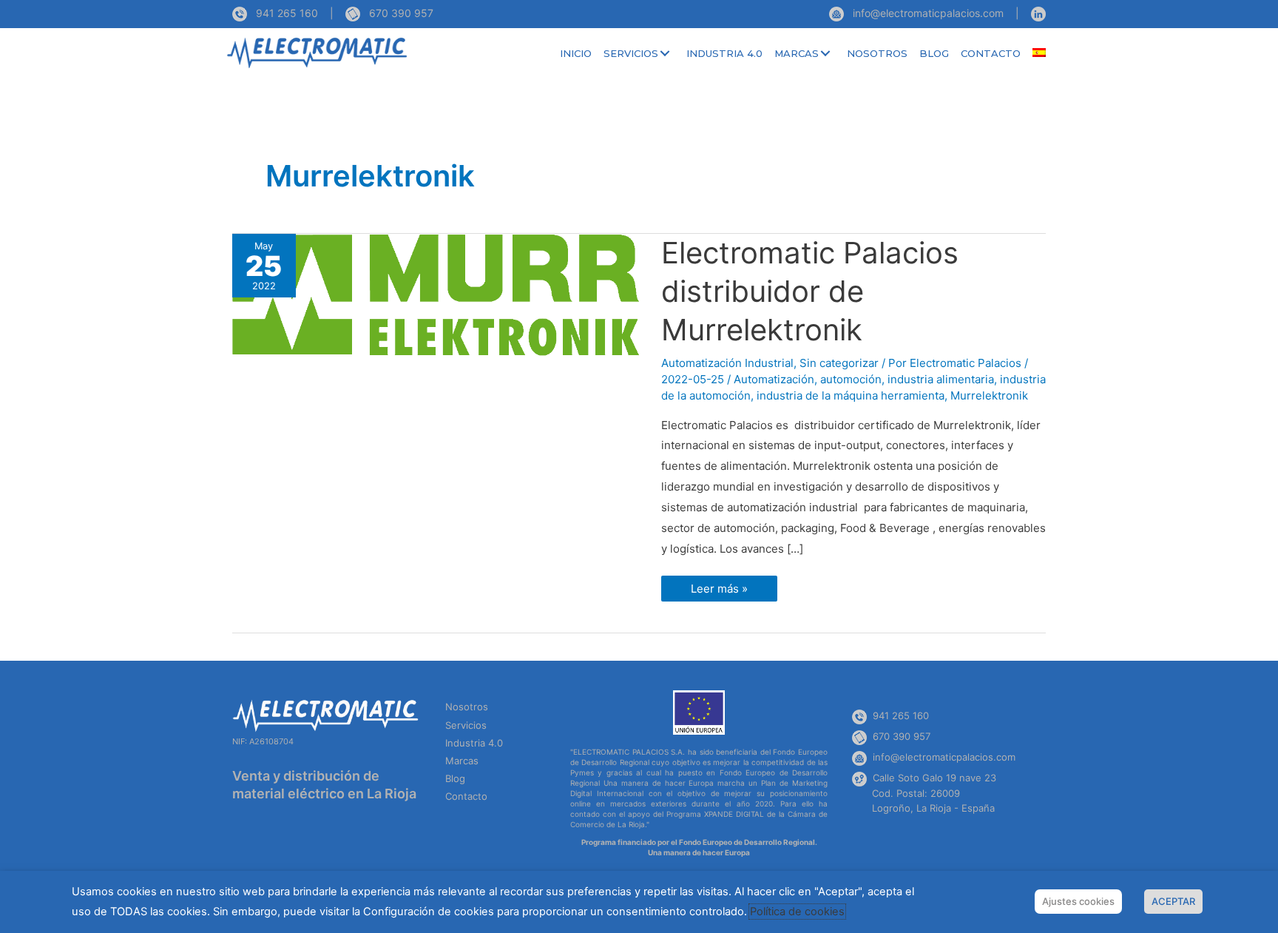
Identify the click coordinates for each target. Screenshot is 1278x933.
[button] (665, 53)
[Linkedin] (1038, 13)
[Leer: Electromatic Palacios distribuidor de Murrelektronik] (435, 294)
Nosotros (466, 707)
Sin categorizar (839, 363)
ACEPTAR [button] (1173, 901)
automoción (851, 379)
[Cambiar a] (1039, 53)
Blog (455, 778)
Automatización (774, 379)
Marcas (462, 761)
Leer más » (729, 591)
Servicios (466, 725)
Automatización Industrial (727, 363)
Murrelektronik (989, 395)
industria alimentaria (941, 379)
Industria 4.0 (474, 743)
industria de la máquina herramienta (850, 395)
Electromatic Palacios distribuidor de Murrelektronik (809, 291)
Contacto (466, 796)
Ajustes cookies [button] (1078, 901)
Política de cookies (797, 911)
